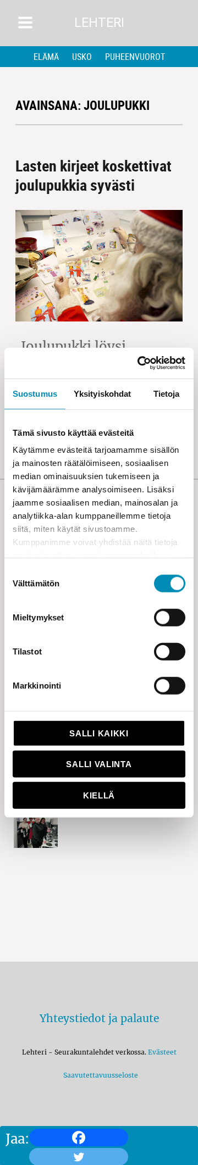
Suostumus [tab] (35, 393)
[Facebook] (78, 1137)
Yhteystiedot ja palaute (99, 1018)
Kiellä (99, 795)
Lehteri (99, 22)
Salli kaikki (98, 732)
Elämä (46, 57)
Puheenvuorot (135, 57)
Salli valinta (98, 764)
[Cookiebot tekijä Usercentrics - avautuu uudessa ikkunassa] (139, 363)
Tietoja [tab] (166, 393)
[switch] (169, 617)
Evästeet (162, 1052)
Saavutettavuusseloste (99, 1075)
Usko (82, 57)
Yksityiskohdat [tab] (102, 393)
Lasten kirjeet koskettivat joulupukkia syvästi (93, 175)
